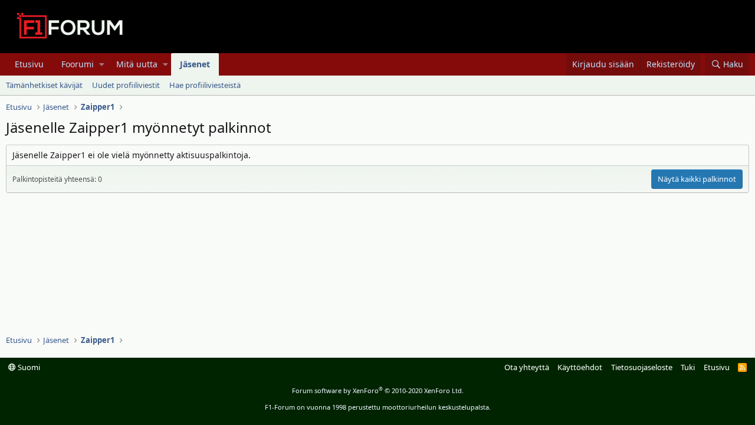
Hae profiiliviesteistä (205, 85)
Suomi (28, 367)
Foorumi (77, 64)
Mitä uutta (136, 64)
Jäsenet (195, 64)
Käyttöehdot (579, 367)
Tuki (688, 367)
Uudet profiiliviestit (126, 85)
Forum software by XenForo (378, 390)
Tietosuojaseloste (641, 367)
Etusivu (29, 64)
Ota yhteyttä (526, 367)
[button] (101, 64)
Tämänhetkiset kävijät (44, 85)
